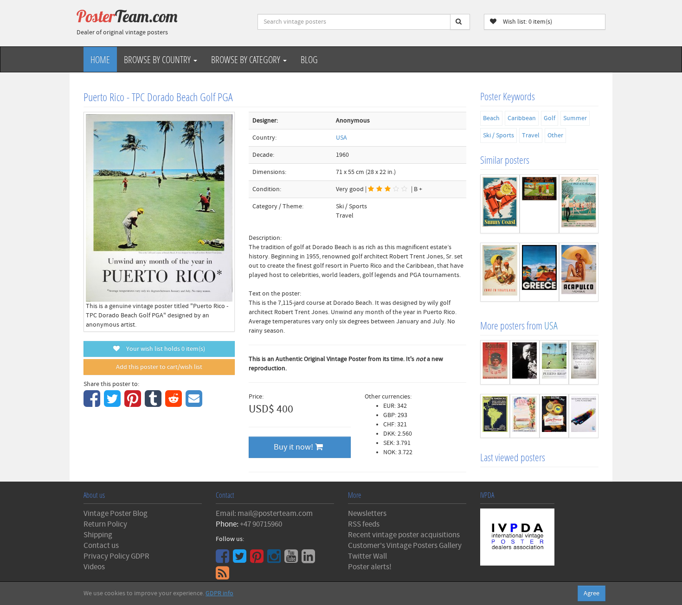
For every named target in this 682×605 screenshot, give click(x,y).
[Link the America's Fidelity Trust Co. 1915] (495, 416)
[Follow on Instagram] (275, 559)
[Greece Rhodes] (539, 272)
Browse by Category (246, 59)
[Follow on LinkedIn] (309, 559)
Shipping (98, 535)
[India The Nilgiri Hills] (539, 203)
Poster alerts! (370, 567)
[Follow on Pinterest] (258, 559)
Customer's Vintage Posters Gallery (405, 546)
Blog (309, 59)
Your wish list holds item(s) (163, 349)
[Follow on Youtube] (292, 559)
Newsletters (367, 513)
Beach (491, 118)
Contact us (101, 546)
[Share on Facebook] (93, 403)
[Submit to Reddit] (174, 403)
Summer (575, 118)
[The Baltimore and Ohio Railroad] (583, 362)
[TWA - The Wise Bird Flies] (554, 416)
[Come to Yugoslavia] (500, 272)
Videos (94, 567)
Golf (549, 118)
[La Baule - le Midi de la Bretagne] (578, 203)
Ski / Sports (498, 135)
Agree (591, 593)
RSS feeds (364, 524)
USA (341, 138)
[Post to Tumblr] (154, 403)
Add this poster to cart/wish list (159, 367)
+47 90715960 (261, 524)
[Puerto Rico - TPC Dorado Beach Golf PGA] (554, 362)
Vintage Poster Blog (116, 513)
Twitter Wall (367, 556)
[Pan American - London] (495, 362)
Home (100, 59)
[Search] (460, 22)
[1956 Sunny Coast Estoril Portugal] (500, 203)
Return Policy (105, 524)
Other (555, 135)
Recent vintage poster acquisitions (404, 535)
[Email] (195, 403)
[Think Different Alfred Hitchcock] (525, 362)
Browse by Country (158, 59)
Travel (531, 135)
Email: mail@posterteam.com (264, 513)
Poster (127, 16)
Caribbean (522, 118)
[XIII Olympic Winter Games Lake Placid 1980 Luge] (583, 416)
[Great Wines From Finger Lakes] (525, 416)
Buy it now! (294, 447)
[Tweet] (113, 403)
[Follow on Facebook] (224, 559)
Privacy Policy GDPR (116, 556)
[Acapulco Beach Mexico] (578, 272)
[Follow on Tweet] (241, 559)
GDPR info (219, 593)
